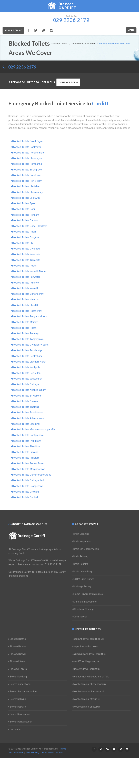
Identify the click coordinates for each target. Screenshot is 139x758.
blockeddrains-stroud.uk (86, 699)
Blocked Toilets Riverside (26, 254)
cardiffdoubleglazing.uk (86, 661)
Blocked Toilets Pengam (25, 214)
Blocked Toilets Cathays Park (28, 480)
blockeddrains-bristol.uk (86, 706)
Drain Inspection (82, 541)
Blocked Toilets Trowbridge (27, 350)
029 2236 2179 (22, 66)
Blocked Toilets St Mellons (27, 395)
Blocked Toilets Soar (23, 209)
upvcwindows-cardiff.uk (86, 668)
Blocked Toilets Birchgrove (27, 169)
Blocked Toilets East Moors (27, 412)
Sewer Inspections (20, 684)
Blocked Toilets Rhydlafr (25, 457)
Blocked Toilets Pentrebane (27, 356)
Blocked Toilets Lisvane (25, 452)
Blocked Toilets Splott (24, 203)
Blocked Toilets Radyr (24, 231)
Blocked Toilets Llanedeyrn (27, 158)
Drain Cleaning (81, 533)
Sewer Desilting (18, 676)
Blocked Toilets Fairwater (26, 276)
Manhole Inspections (85, 601)
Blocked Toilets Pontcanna (27, 163)
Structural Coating (83, 609)
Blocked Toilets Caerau (25, 401)
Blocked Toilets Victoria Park (28, 293)
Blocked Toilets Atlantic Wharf (29, 389)
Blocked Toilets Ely (22, 243)
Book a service (13, 30)
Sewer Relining (18, 699)
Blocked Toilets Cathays (25, 384)
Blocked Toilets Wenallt (25, 288)
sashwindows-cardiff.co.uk (88, 638)
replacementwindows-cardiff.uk (91, 676)
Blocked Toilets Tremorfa (26, 260)
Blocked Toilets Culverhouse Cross (31, 474)
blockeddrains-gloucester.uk (89, 691)
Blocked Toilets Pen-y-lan (26, 373)
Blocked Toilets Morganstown (28, 469)
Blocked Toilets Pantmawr (26, 147)
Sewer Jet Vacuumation (23, 691)
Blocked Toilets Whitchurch (27, 378)
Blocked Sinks (17, 661)
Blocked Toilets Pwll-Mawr (26, 440)
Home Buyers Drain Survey (88, 594)
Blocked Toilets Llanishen (26, 186)
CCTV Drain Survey (83, 579)
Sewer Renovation (20, 714)
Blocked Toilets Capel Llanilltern (29, 226)
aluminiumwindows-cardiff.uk (89, 654)
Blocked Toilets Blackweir (26, 423)
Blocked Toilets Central (25, 497)
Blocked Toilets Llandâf (25, 305)
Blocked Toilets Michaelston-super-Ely (33, 429)
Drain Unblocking (82, 571)
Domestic (15, 729)
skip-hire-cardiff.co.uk (85, 646)
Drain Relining (80, 556)
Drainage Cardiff (31, 536)
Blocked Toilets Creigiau (25, 491)
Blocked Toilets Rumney (25, 282)
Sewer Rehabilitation (21, 721)
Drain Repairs (80, 563)
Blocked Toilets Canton (25, 220)
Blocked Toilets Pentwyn (25, 333)
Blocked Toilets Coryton (25, 237)
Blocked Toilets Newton (25, 299)
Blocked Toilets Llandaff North (29, 361)
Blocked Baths (18, 638)
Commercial (80, 616)
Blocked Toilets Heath (24, 327)
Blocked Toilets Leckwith (26, 197)
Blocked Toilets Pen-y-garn (27, 180)
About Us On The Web (52, 752)
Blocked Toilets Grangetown (27, 486)
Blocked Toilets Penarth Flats (28, 152)
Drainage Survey (82, 586)
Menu (131, 30)
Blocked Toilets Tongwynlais (28, 339)
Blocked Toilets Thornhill (25, 406)
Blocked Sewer (18, 654)
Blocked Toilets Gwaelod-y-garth (30, 344)
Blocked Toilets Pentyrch (26, 367)
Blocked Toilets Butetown (26, 175)
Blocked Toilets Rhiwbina (26, 446)
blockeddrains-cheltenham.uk (89, 684)
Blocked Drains (18, 646)
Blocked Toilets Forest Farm (28, 463)
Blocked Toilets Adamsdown (28, 418)
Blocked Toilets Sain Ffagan (27, 141)
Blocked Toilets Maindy (25, 322)
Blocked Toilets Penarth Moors (29, 271)
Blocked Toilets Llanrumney (27, 192)
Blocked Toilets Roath (24, 265)
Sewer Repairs (18, 706)
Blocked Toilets (18, 668)
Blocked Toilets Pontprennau (28, 435)
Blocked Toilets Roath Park (27, 310)
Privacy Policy (32, 752)
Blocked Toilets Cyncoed (26, 248)
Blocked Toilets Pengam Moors (29, 316)
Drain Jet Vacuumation (86, 548)
